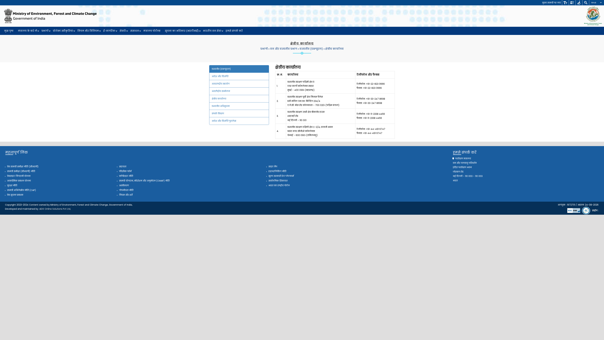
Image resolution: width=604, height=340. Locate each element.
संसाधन (134, 30)
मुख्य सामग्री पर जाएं (551, 2)
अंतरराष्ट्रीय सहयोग (220, 83)
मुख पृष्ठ (9, 30)
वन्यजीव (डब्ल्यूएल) (311, 49)
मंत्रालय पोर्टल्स (151, 30)
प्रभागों (44, 30)
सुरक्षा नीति (11, 185)
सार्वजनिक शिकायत (278, 180)
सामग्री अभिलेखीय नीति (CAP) (21, 190)
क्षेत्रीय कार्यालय (334, 49)
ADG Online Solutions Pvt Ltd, (55, 208)
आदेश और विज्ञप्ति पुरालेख (224, 120)
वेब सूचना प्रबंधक (14, 194)
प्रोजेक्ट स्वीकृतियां (63, 30)
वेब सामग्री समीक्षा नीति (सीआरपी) (22, 166)
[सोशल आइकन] (572, 2)
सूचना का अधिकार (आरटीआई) (182, 30)
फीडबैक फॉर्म (124, 171)
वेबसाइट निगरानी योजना (18, 176)
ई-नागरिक (109, 30)
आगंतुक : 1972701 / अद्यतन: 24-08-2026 (578, 204)
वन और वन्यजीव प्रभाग (283, 49)
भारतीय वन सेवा (212, 30)
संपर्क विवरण (218, 113)
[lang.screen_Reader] (579, 2)
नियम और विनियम (88, 30)
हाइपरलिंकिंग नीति (277, 171)
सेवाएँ (123, 30)
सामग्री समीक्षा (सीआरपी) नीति (20, 171)
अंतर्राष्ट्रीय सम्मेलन (221, 91)
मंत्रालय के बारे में (27, 30)
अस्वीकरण (123, 185)
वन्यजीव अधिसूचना (221, 106)
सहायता (122, 166)
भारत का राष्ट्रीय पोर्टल (279, 185)
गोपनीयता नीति (125, 190)
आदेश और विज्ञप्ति (220, 76)
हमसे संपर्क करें (234, 30)
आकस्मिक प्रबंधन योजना (18, 180)
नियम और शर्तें (125, 194)
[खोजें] (585, 2)
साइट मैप (272, 166)
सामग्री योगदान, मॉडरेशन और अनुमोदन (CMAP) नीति (144, 180)
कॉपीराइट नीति (125, 176)
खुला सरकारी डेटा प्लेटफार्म (281, 176)
